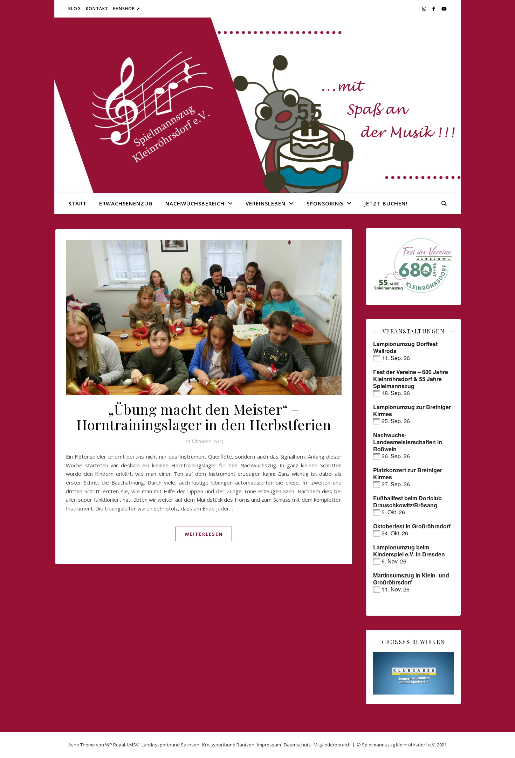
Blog (74, 9)
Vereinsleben (266, 203)
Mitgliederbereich (332, 745)
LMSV (133, 745)
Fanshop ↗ (126, 9)
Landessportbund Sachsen (170, 745)
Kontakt (97, 9)
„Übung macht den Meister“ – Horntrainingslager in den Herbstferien (203, 417)
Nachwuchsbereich (195, 203)
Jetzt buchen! (385, 203)
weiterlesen (204, 534)
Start (77, 203)
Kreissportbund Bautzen (228, 745)
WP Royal (115, 745)
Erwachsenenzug (126, 203)
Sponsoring (325, 203)
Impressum (269, 745)
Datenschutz (297, 745)
